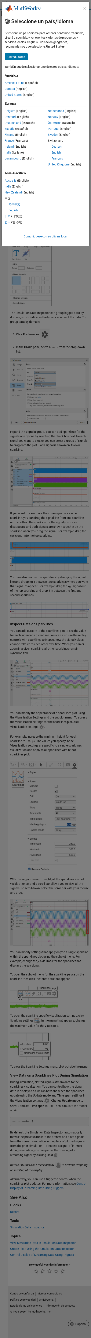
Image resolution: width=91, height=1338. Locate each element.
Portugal (53, 128)
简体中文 (14, 204)
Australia (11, 180)
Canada (10, 88)
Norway (53, 117)
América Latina (15, 83)
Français (57, 158)
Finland (9, 134)
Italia (8, 152)
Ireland (9, 146)
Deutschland (13, 122)
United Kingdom (58, 164)
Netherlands (56, 111)
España (10, 128)
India (8, 186)
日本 (8, 216)
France (9, 140)
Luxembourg (13, 158)
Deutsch (56, 146)
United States (13, 94)
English (56, 152)
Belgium (10, 111)
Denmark (11, 117)
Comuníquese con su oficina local (45, 236)
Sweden (53, 134)
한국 (8, 222)
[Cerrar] (85, 8)
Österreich (54, 122)
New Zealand (13, 192)
